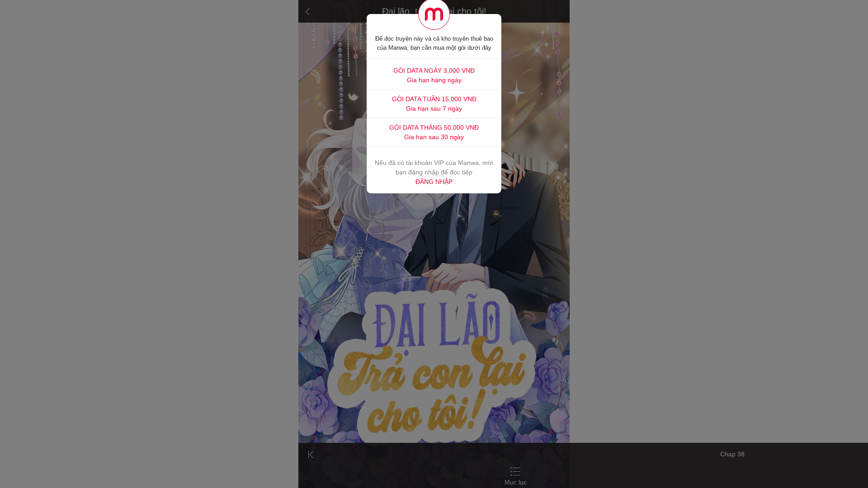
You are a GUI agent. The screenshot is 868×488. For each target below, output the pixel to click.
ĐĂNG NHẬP (434, 181)
